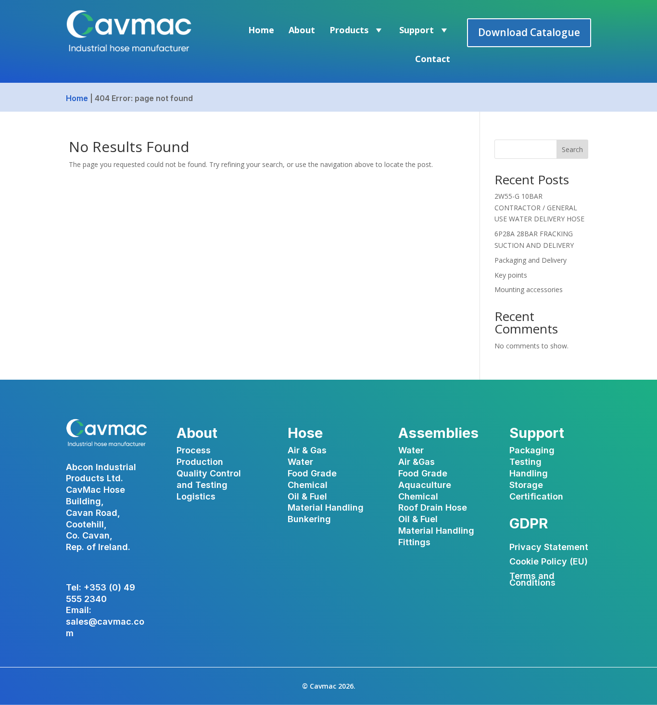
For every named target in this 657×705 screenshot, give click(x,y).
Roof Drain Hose (432, 507)
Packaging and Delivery (530, 260)
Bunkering (309, 519)
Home (261, 30)
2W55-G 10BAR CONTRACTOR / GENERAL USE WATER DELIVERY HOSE (539, 208)
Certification (536, 496)
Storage (526, 485)
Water (300, 462)
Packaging (532, 450)
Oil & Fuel (307, 496)
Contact (432, 58)
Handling (528, 473)
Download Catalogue (529, 32)
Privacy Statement (548, 548)
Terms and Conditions (532, 580)
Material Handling (326, 507)
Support (416, 30)
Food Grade (312, 473)
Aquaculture (424, 485)
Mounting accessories (528, 289)
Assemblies (438, 432)
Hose (305, 432)
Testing (525, 462)
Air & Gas (307, 450)
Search (572, 149)
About (302, 30)
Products (348, 30)
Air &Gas (416, 462)
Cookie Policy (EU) (548, 562)
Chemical (308, 485)
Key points (510, 275)
